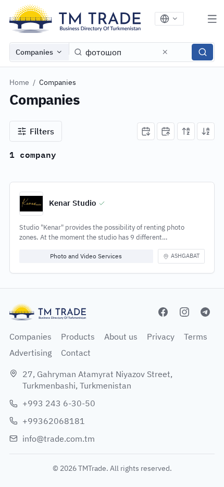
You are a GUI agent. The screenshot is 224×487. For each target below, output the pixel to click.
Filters (42, 131)
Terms (195, 336)
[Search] (202, 52)
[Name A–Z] (186, 131)
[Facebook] (163, 312)
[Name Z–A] (206, 131)
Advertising (30, 352)
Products (78, 336)
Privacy (161, 336)
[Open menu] (212, 18)
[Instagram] (184, 312)
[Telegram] (205, 312)
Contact (76, 352)
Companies (34, 52)
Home (19, 82)
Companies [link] (57, 82)
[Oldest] (166, 131)
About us (121, 336)
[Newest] (146, 131)
